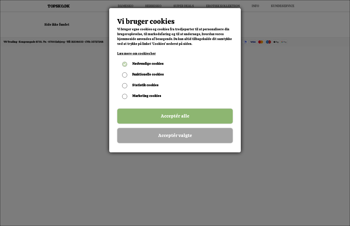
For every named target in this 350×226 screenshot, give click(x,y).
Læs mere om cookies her (136, 53)
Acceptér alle (175, 116)
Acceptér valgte (175, 135)
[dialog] (175, 113)
